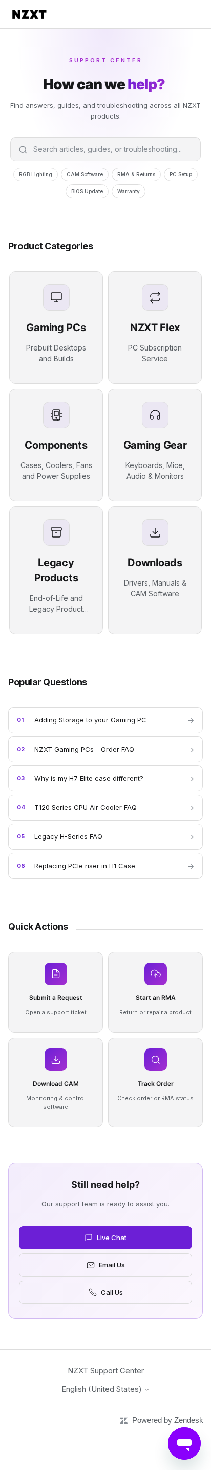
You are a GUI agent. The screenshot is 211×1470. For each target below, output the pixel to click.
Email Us (112, 1265)
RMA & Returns (136, 174)
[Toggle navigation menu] (184, 14)
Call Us (112, 1292)
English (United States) (102, 1389)
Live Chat (111, 1237)
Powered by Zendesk (167, 1420)
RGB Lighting (35, 174)
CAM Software (85, 174)
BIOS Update (87, 191)
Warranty (128, 191)
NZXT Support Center (106, 1370)
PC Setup (181, 174)
